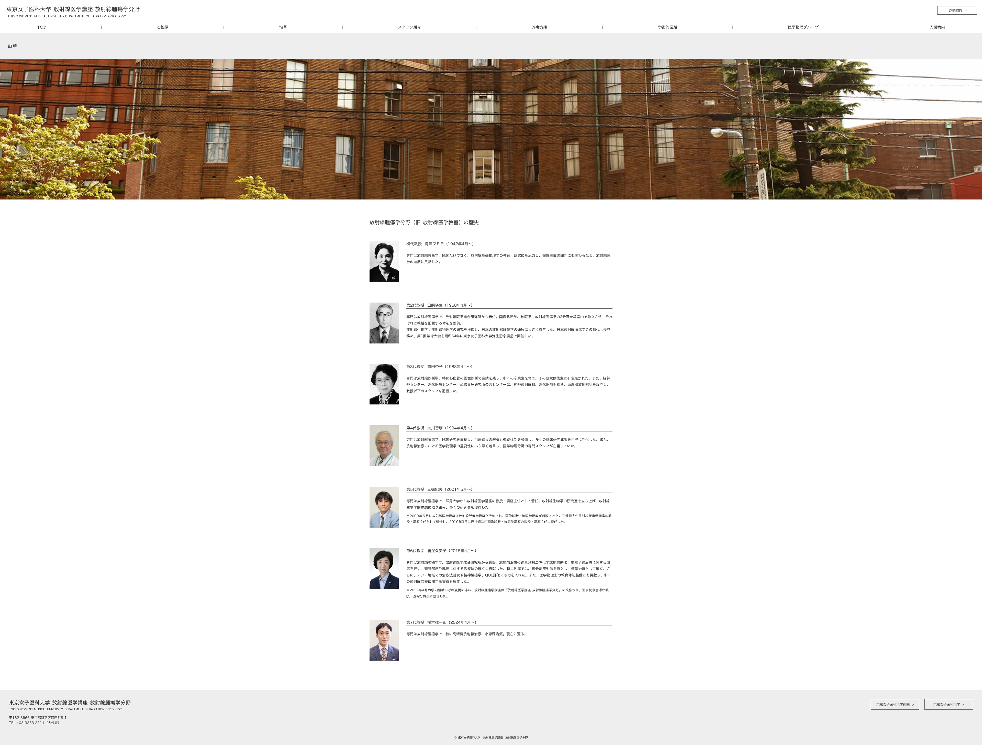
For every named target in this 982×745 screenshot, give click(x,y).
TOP (41, 27)
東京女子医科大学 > (948, 704)
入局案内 (937, 27)
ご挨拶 (162, 27)
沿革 (283, 27)
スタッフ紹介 (409, 27)
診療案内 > (957, 10)
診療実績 (539, 27)
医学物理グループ (803, 27)
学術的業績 (667, 27)
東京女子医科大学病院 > (895, 704)
